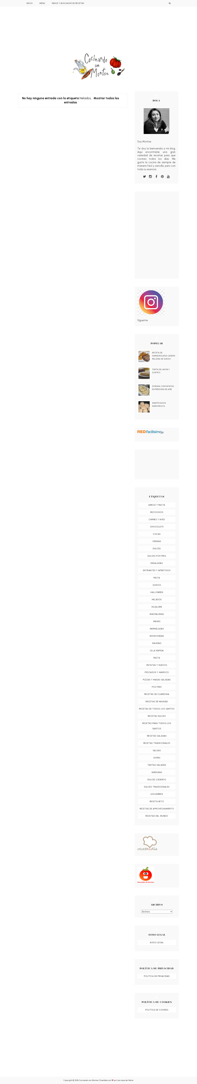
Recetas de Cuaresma (156, 694)
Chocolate (156, 526)
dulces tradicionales (157, 787)
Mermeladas (157, 628)
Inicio (30, 3)
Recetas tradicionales (156, 743)
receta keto (157, 801)
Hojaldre (157, 607)
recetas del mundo (157, 816)
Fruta (156, 577)
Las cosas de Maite (125, 1080)
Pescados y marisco (157, 672)
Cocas (157, 534)
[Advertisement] (98, 33)
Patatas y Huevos (156, 665)
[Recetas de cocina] (156, 875)
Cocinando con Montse (88, 1080)
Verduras (156, 772)
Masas (157, 621)
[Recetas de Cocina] (156, 844)
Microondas (157, 636)
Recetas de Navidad (157, 701)
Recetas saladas (157, 736)
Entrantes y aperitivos (156, 570)
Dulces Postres (157, 556)
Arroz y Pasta (156, 505)
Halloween (156, 592)
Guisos (157, 585)
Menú (42, 3)
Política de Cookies (156, 1010)
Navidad (156, 643)
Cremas (157, 541)
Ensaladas (157, 563)
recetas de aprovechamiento (157, 808)
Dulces (157, 548)
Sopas (156, 757)
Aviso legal (157, 942)
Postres (157, 687)
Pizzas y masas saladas (157, 679)
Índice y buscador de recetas (68, 3)
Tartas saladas (156, 765)
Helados (157, 599)
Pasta (156, 658)
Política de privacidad (157, 976)
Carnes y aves (157, 519)
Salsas (157, 750)
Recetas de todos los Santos (156, 708)
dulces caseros (156, 779)
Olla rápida (157, 650)
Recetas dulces (157, 716)
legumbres (156, 794)
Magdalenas (157, 614)
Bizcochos (156, 512)
